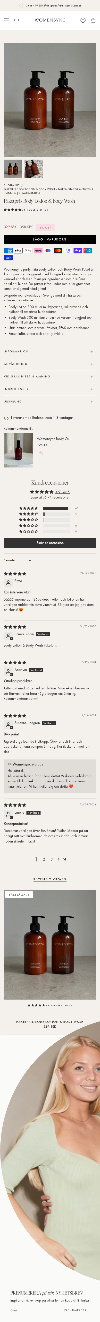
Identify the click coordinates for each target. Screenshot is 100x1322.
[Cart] (93, 20)
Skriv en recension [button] (50, 542)
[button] (13, 209)
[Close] (92, 1042)
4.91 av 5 (62, 492)
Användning (16, 364)
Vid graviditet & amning (27, 376)
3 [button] (52, 859)
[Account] (83, 20)
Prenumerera (75, 1310)
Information (16, 351)
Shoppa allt (11, 185)
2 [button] (44, 859)
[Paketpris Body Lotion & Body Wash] (50, 945)
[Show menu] (6, 20)
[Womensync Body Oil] (18, 450)
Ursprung (13, 401)
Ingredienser (16, 389)
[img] (15, 573)
